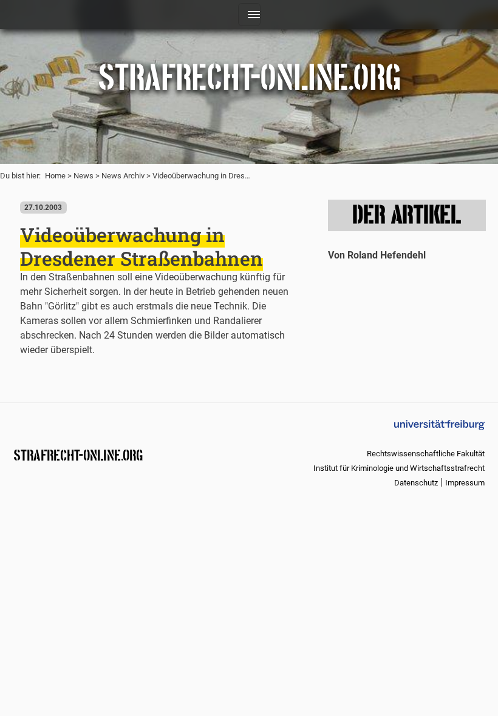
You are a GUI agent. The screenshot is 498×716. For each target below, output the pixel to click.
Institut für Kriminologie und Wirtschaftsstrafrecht (399, 468)
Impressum (465, 482)
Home (55, 175)
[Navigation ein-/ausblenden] (249, 14)
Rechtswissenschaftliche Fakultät (426, 453)
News (83, 175)
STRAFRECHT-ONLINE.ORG (78, 454)
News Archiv (123, 175)
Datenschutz (416, 482)
